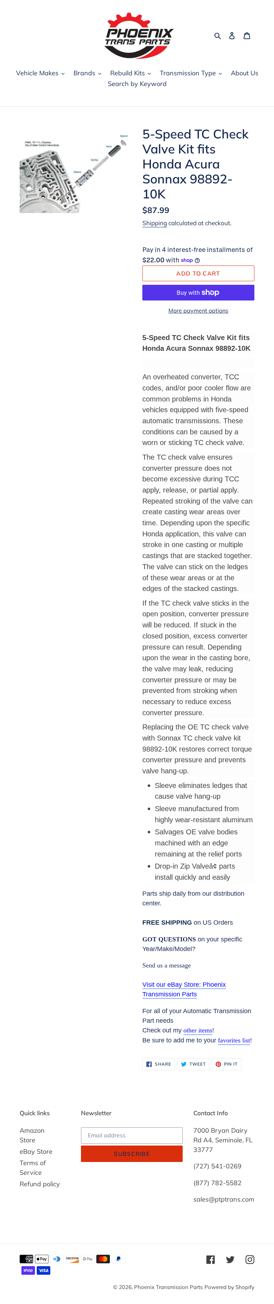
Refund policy (40, 1184)
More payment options (198, 310)
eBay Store (36, 1151)
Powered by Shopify (229, 1287)
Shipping (154, 223)
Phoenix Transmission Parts (168, 1287)
